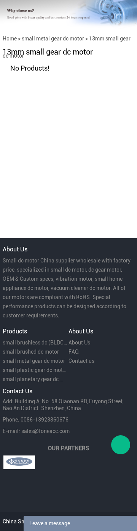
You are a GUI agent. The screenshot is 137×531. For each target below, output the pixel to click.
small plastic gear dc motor (35, 370)
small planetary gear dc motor (35, 379)
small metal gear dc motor (53, 38)
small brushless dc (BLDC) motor (35, 343)
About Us (79, 343)
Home (10, 38)
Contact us (81, 361)
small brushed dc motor (31, 352)
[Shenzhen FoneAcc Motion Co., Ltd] (19, 462)
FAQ (73, 352)
